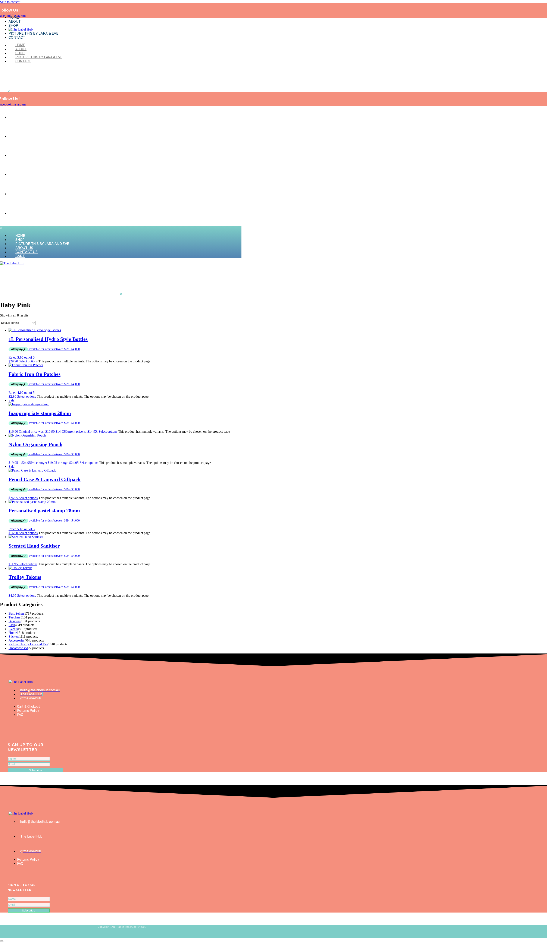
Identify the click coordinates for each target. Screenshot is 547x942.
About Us (19, 174)
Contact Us (21, 194)
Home (17, 117)
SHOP (13, 25)
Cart (16, 213)
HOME (14, 17)
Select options (28, 361)
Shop (16, 136)
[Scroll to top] (1, 941)
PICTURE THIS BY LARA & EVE (33, 33)
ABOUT (15, 21)
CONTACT (17, 37)
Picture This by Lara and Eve (34, 155)
